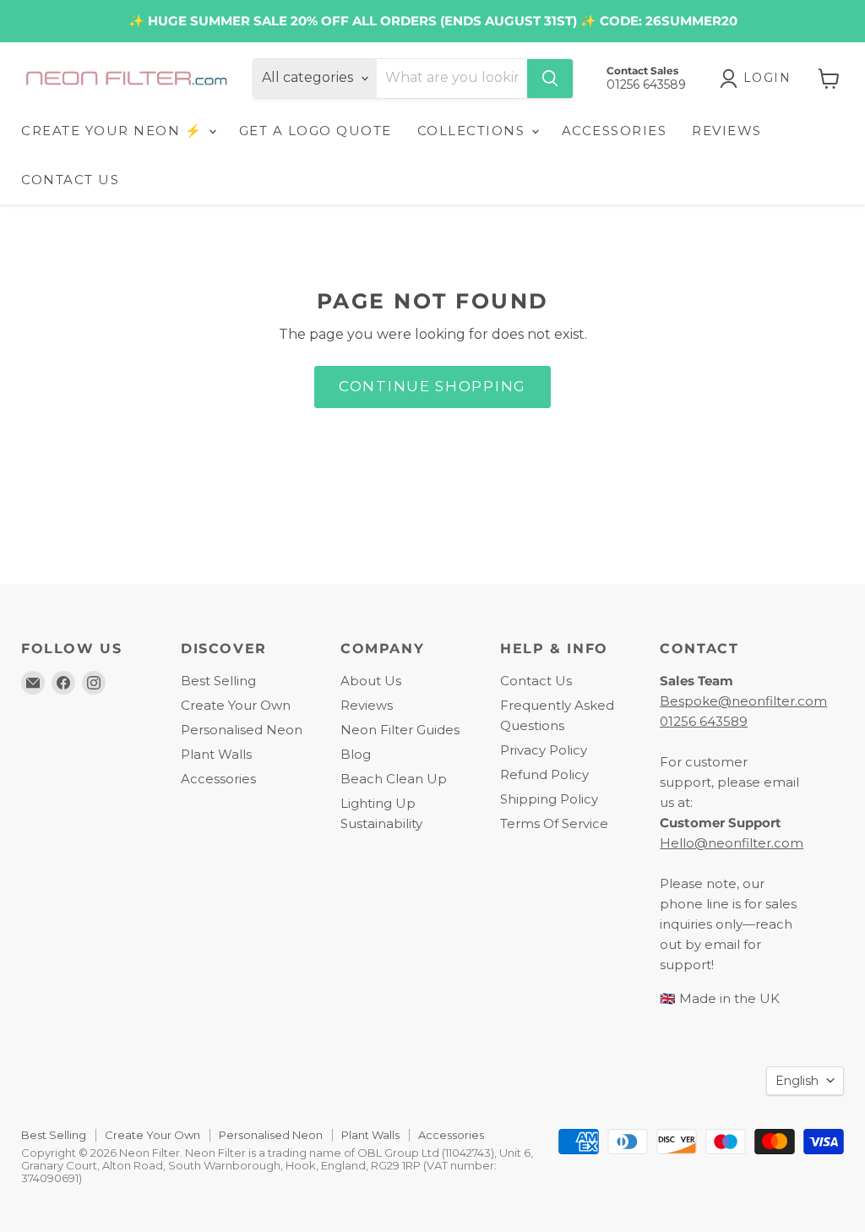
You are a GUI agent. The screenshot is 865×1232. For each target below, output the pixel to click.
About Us (370, 681)
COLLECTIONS (473, 131)
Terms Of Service (554, 823)
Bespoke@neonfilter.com (743, 701)
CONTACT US (70, 180)
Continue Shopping (432, 386)
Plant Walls (216, 754)
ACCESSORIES (614, 131)
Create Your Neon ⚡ (114, 131)
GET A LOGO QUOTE (315, 131)
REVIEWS (727, 131)
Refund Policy (544, 774)
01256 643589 (704, 721)
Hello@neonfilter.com (731, 843)
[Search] (550, 78)
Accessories (218, 779)
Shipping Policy (549, 799)
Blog (355, 754)
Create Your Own (236, 705)
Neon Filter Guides (400, 730)
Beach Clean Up (393, 779)
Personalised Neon (241, 730)
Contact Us (536, 681)
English (797, 1080)
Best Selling (218, 681)
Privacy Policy (543, 750)
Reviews (366, 705)
